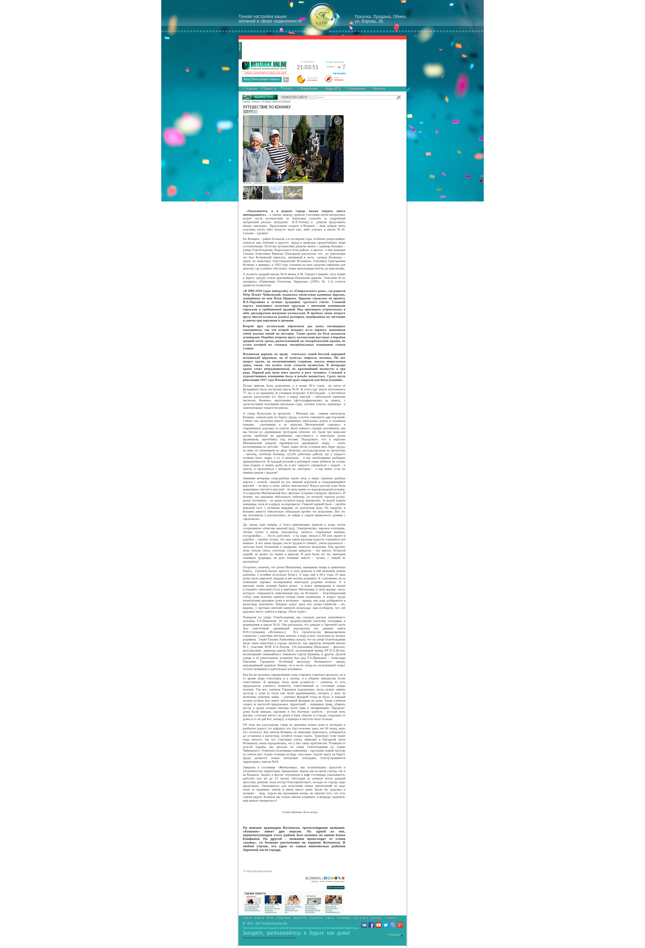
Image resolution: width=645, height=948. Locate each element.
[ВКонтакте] (325, 878)
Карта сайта (361, 918)
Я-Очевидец (344, 918)
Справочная (357, 88)
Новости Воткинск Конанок (259, 871)
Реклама (379, 88)
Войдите (315, 881)
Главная (251, 88)
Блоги (288, 88)
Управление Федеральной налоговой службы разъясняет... (312, 909)
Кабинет (275, 79)
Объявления (309, 88)
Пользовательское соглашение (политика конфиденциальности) (269, 937)
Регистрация (260, 79)
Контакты (376, 918)
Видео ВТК (333, 88)
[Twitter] (329, 878)
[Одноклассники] (332, 878)
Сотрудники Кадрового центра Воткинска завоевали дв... (272, 909)
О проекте (391, 918)
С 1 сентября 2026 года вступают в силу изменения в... (253, 908)
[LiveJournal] (339, 878)
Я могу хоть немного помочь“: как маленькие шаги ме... (293, 909)
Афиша (330, 918)
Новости (270, 88)
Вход (247, 79)
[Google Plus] (343, 878)
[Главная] (264, 65)
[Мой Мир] (336, 878)
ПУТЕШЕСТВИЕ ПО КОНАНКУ (276, 101)
